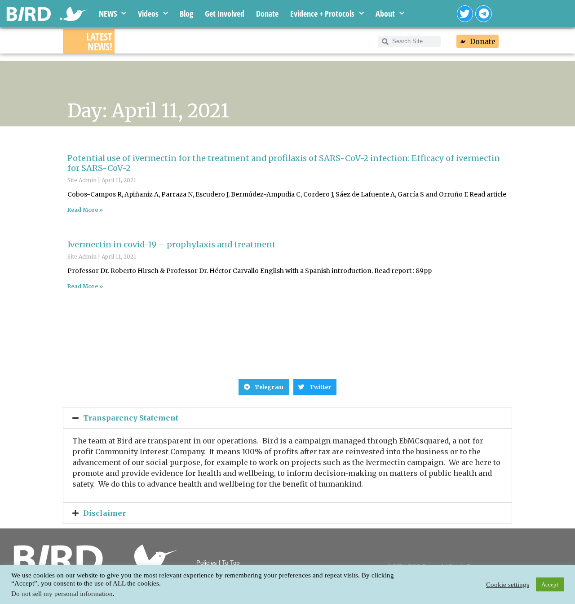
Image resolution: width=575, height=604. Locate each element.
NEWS (108, 13)
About (385, 13)
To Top (230, 562)
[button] (264, 387)
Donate (267, 13)
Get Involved (224, 13)
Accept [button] (549, 584)
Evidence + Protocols (322, 13)
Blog (186, 13)
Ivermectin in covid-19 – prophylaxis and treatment (171, 244)
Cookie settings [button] (507, 584)
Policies (206, 562)
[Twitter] (465, 13)
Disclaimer (104, 513)
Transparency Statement (130, 417)
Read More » (85, 209)
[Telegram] (483, 13)
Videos (148, 13)
